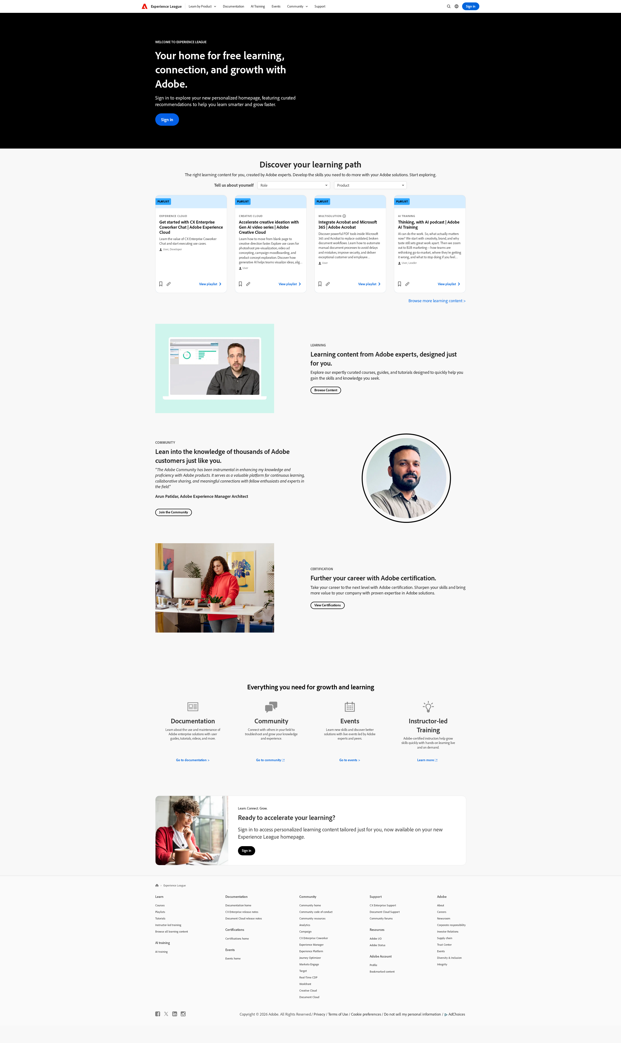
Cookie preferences (366, 1014)
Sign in (167, 119)
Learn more (425, 760)
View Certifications (327, 605)
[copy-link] (169, 284)
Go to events (348, 760)
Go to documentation (191, 760)
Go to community (268, 760)
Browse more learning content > (437, 300)
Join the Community (173, 512)
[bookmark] (161, 284)
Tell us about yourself (233, 185)
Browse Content (325, 390)
